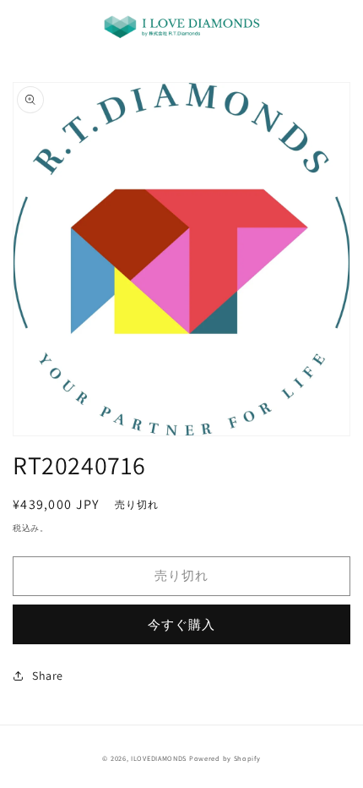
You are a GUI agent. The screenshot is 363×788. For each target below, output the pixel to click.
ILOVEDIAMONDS (159, 758)
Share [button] (47, 675)
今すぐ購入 (181, 624)
